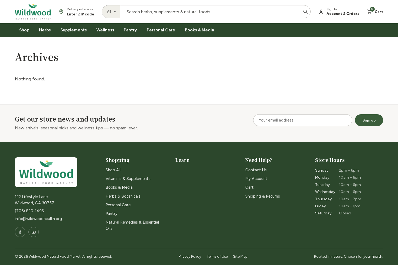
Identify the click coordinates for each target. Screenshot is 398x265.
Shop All (113, 170)
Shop (24, 29)
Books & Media (199, 29)
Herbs (45, 29)
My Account (256, 178)
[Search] (305, 11)
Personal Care (161, 29)
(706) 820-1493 (29, 210)
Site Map (240, 256)
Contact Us (256, 170)
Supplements (73, 29)
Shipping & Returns (262, 196)
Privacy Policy (190, 256)
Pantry (130, 29)
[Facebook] (20, 232)
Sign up (369, 120)
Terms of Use (217, 256)
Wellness (105, 29)
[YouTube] (33, 232)
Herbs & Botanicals (123, 196)
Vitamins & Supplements (128, 178)
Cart (249, 187)
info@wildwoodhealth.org (38, 218)
